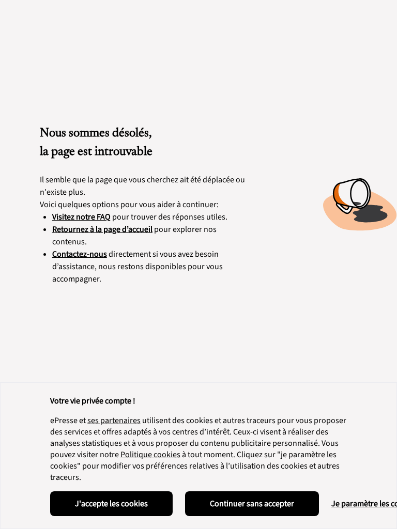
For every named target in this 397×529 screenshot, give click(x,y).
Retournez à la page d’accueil (102, 229)
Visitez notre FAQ (81, 217)
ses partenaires (114, 420)
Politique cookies (150, 454)
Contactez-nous (79, 254)
